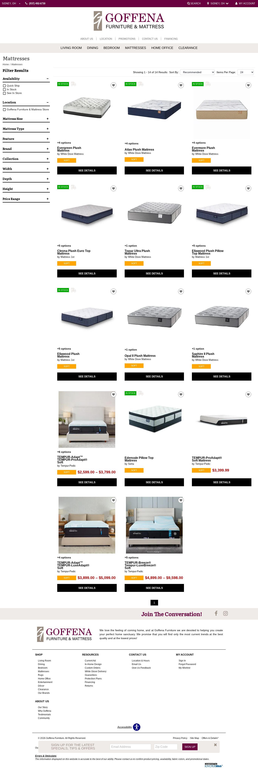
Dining (92, 48)
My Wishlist (184, 668)
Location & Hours (141, 660)
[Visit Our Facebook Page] (216, 613)
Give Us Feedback (141, 668)
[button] (215, 745)
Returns (89, 685)
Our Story (43, 707)
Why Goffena (44, 711)
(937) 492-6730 (37, 3)
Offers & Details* (210, 738)
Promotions (127, 39)
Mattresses (135, 48)
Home (6, 64)
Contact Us (150, 39)
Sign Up (190, 746)
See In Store (14, 92)
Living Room (71, 48)
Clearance (188, 48)
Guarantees (91, 675)
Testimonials (44, 714)
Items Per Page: (226, 72)
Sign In (182, 660)
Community (44, 718)
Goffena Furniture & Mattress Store (27, 109)
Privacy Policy (180, 738)
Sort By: (174, 72)
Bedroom (112, 48)
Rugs (40, 675)
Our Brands (44, 693)
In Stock (11, 89)
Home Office (162, 48)
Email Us (136, 664)
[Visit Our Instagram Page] (225, 613)
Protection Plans (93, 678)
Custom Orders (92, 668)
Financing (171, 39)
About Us (86, 39)
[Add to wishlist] (113, 85)
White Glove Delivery (95, 671)
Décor (41, 685)
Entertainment (45, 682)
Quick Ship (13, 85)
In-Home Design (93, 664)
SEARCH (195, 3)
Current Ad (90, 660)
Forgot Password (187, 664)
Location (106, 39)
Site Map (194, 738)
